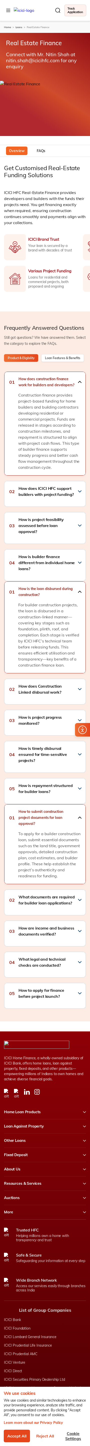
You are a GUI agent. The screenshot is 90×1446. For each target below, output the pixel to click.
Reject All (45, 1435)
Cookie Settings (73, 1436)
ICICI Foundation (17, 1328)
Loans (19, 27)
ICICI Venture (14, 1362)
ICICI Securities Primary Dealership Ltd (34, 1379)
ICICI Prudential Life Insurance (28, 1345)
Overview (16, 151)
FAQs (41, 151)
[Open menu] (8, 10)
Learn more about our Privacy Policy (33, 1422)
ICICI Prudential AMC (21, 1354)
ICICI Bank (12, 1320)
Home (7, 27)
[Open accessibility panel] (82, 730)
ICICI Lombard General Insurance (30, 1337)
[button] (45, 382)
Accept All (16, 1435)
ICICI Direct (13, 1371)
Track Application (75, 10)
